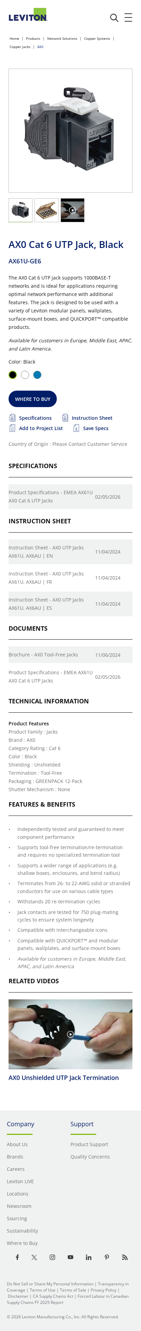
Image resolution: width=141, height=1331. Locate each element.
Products (33, 38)
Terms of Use (42, 1290)
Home (14, 38)
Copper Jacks (20, 46)
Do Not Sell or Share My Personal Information (50, 1284)
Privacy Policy (103, 1290)
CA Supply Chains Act (53, 1296)
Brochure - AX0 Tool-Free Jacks (43, 654)
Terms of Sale (73, 1290)
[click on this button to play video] (72, 210)
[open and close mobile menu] (129, 17)
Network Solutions (62, 38)
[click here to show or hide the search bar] (114, 18)
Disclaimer (18, 1296)
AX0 (40, 46)
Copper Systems (97, 38)
